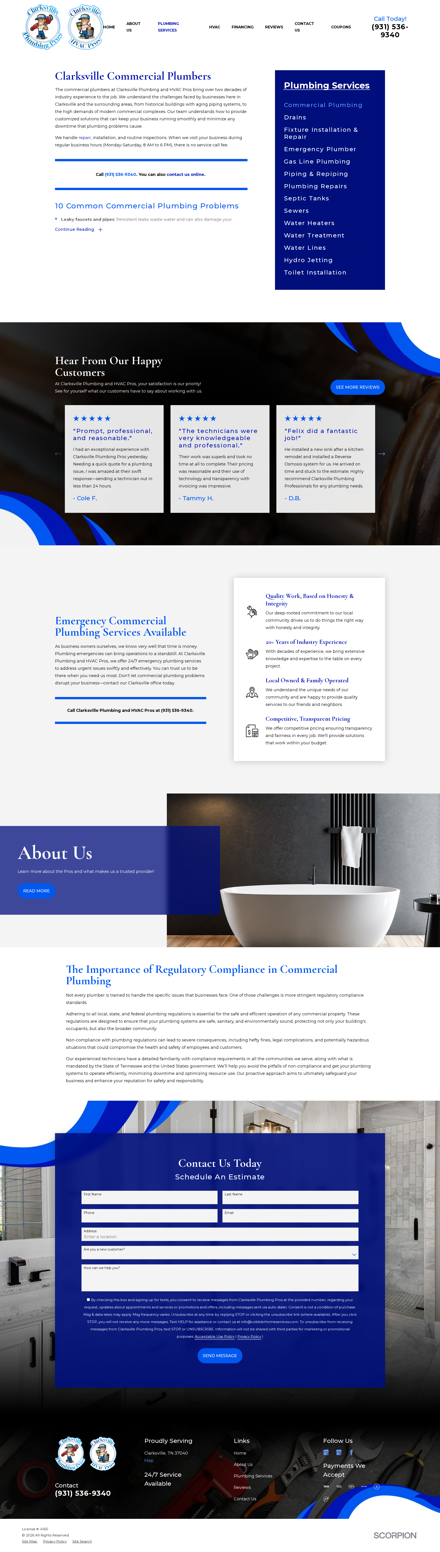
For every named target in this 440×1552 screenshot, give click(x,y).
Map (149, 1460)
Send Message (220, 1355)
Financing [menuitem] (243, 27)
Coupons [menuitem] (341, 27)
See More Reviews (358, 387)
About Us (243, 1464)
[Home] (63, 27)
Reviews (242, 1487)
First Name (93, 1194)
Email (229, 1213)
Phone (89, 1213)
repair (85, 137)
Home (240, 1453)
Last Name (233, 1194)
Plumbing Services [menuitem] (168, 26)
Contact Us (245, 1498)
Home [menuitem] (109, 27)
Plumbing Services (253, 1476)
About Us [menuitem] (133, 26)
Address (90, 1231)
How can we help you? (102, 1268)
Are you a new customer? (104, 1249)
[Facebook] (351, 1452)
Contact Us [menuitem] (304, 26)
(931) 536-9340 (390, 31)
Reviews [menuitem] (274, 27)
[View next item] (381, 454)
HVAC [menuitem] (214, 27)
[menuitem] (330, 105)
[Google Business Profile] (326, 1452)
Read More (36, 890)
